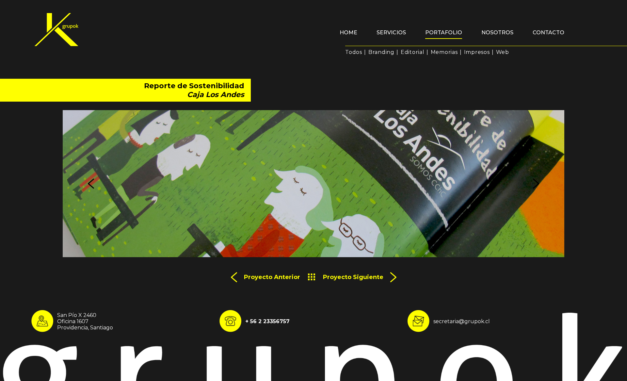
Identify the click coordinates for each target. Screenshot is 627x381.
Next (536, 184)
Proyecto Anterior (272, 277)
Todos (353, 52)
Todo (311, 276)
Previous (91, 184)
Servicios (391, 32)
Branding (381, 52)
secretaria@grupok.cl (461, 321)
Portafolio (443, 32)
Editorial (413, 52)
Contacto (548, 32)
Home (348, 32)
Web (502, 52)
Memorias (444, 52)
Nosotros (497, 32)
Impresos (477, 52)
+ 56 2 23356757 (267, 321)
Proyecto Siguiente (353, 277)
